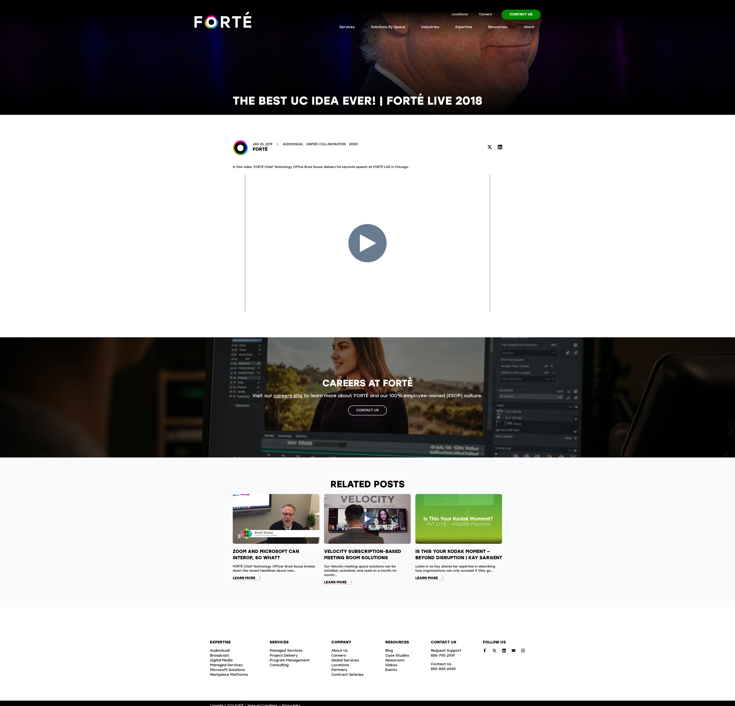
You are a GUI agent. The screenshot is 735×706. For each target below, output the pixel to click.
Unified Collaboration (326, 144)
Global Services (345, 660)
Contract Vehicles (347, 675)
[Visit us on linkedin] (504, 651)
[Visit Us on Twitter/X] (489, 148)
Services (347, 27)
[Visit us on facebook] (485, 651)
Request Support (446, 651)
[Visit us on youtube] (513, 651)
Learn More (244, 578)
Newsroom (394, 660)
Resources (497, 27)
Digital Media (221, 660)
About (528, 27)
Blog (389, 651)
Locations (460, 14)
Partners (339, 670)
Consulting (279, 665)
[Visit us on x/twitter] (494, 651)
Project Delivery (284, 656)
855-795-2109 (443, 656)
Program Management (290, 660)
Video (353, 144)
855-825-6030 (443, 669)
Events (391, 670)
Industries (430, 27)
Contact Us (521, 14)
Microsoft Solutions (227, 670)
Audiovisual (293, 144)
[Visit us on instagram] (523, 651)
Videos (391, 665)
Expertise (463, 27)
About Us (339, 651)
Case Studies (397, 656)
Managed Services (226, 665)
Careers (485, 14)
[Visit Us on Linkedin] (500, 148)
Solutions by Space (388, 27)
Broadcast (219, 656)
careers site (288, 396)
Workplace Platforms (229, 675)
